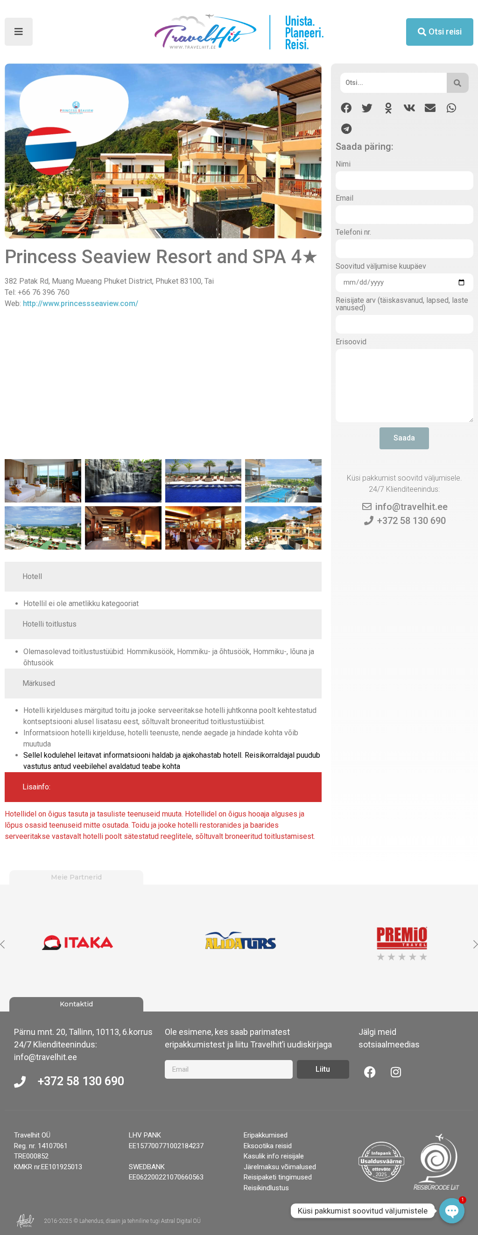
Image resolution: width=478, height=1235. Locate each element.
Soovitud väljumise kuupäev (381, 267)
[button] (346, 108)
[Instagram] (396, 1071)
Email (344, 198)
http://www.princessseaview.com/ (80, 303)
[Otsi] (458, 83)
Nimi (343, 164)
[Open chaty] (451, 1210)
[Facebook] (370, 1071)
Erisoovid (351, 342)
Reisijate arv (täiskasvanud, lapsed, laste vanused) (402, 304)
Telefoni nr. (353, 233)
